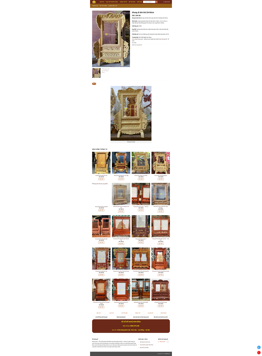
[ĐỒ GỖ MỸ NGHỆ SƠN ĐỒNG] (95, 2)
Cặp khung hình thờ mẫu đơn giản (141, 302)
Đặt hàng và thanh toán (145, 342)
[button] (94, 65)
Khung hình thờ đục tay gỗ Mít (141, 175)
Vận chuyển (135, 39)
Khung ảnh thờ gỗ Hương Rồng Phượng (160, 271)
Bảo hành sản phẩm (144, 347)
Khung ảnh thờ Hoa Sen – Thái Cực (141, 206)
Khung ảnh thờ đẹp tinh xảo (101, 175)
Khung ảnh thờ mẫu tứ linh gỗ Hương (121, 271)
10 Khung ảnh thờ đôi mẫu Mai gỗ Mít (141, 271)
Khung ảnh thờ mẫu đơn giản (101, 239)
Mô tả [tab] (94, 83)
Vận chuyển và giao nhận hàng (146, 344)
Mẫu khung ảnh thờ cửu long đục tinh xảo (121, 207)
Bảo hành (161, 39)
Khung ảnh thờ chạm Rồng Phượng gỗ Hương (101, 303)
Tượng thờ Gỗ (123, 1)
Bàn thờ (102, 1)
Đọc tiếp (101, 179)
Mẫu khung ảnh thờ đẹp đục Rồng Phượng (161, 207)
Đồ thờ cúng (132, 1)
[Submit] (156, 2)
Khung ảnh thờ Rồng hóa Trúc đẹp (121, 175)
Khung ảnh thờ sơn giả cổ (141, 239)
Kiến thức (139, 1)
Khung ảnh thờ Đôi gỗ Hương (161, 302)
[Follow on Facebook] (168, 342)
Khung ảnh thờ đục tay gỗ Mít (101, 206)
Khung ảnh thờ (112, 5)
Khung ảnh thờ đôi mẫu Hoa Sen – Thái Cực (160, 239)
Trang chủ (95, 5)
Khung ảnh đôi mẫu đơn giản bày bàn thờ (121, 239)
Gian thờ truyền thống (112, 1)
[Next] (127, 38)
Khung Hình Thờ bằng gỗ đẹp (161, 175)
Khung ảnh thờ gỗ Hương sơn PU (121, 302)
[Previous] (94, 38)
